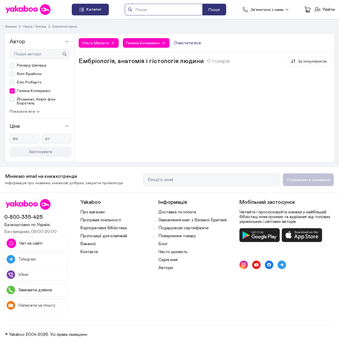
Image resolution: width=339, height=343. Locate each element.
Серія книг (168, 260)
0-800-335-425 (23, 217)
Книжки (11, 26)
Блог (163, 244)
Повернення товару (177, 236)
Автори (165, 268)
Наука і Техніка (34, 26)
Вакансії (88, 244)
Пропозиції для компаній (103, 236)
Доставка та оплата (177, 212)
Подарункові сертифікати (183, 228)
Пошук (214, 10)
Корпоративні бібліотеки (103, 228)
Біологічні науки (64, 26)
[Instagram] (243, 265)
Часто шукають (173, 252)
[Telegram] (282, 265)
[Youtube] (256, 265)
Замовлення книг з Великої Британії (192, 220)
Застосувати (40, 152)
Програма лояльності (100, 220)
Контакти (89, 252)
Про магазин (92, 212)
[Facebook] (269, 265)
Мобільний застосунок (267, 202)
